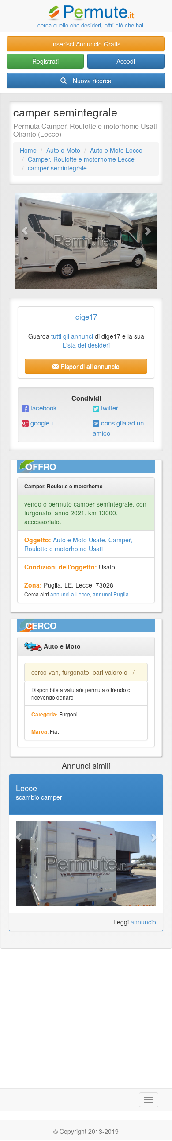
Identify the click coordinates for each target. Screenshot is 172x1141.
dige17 (86, 316)
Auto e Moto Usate (79, 539)
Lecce (26, 787)
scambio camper (39, 797)
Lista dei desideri (86, 344)
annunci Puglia (111, 594)
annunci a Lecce (70, 594)
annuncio (143, 921)
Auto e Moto (63, 150)
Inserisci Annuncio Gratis (85, 43)
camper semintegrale (57, 167)
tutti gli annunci (72, 336)
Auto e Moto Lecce (116, 150)
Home (28, 150)
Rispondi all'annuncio (89, 366)
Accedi (125, 61)
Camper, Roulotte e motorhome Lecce (81, 159)
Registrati (45, 61)
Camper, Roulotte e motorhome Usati (78, 544)
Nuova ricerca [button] (92, 80)
